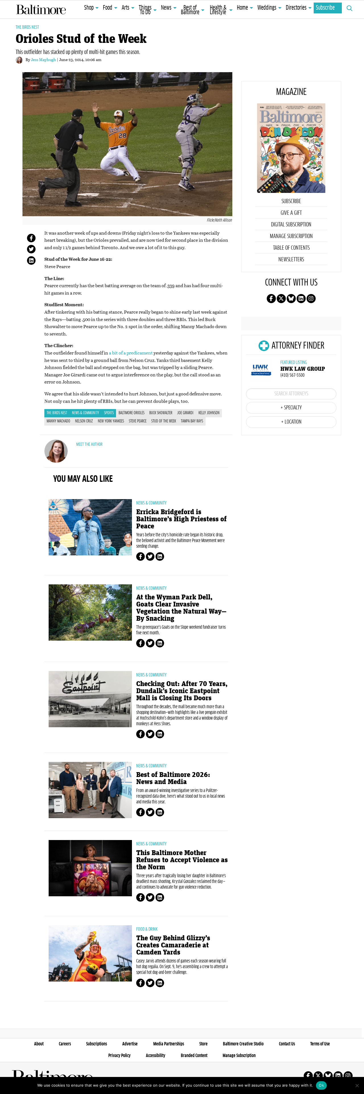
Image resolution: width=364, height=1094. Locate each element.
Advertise (130, 1044)
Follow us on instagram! (311, 298)
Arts (125, 8)
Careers (65, 1044)
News (166, 8)
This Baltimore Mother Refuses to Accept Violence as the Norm (182, 860)
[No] (357, 1085)
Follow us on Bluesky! (291, 298)
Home (242, 8)
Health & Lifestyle (218, 10)
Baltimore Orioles (131, 413)
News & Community (85, 413)
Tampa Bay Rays (192, 421)
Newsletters (291, 259)
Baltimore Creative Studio (243, 1044)
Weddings (266, 8)
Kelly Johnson (209, 413)
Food (107, 8)
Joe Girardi (185, 413)
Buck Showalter (160, 413)
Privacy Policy (119, 1055)
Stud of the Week (163, 421)
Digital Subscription (291, 225)
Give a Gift (291, 213)
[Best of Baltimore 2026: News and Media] (90, 790)
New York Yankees (111, 421)
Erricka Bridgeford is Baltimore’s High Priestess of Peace (181, 519)
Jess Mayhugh (43, 59)
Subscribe (325, 8)
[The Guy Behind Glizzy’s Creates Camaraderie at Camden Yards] (90, 953)
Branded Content (194, 1055)
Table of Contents (291, 248)
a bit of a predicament (131, 352)
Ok (321, 1085)
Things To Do (145, 10)
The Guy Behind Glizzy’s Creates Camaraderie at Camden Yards (173, 945)
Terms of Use (320, 1044)
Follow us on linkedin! (301, 298)
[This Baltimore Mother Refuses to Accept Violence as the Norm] (90, 868)
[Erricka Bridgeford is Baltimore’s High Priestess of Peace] (90, 527)
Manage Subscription (291, 236)
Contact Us (287, 1044)
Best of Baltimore (190, 10)
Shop (89, 8)
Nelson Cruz (84, 421)
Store (203, 1044)
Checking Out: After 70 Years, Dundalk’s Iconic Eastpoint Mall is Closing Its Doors (182, 691)
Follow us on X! (281, 298)
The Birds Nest (27, 27)
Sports (109, 413)
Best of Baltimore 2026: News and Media (173, 778)
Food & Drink (147, 929)
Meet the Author (89, 444)
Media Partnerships (168, 1044)
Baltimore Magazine (41, 9)
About (39, 1044)
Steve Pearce (137, 421)
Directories (296, 8)
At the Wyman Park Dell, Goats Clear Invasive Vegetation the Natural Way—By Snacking (181, 608)
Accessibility (155, 1055)
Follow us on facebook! (271, 298)
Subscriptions (96, 1044)
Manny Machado (58, 421)
